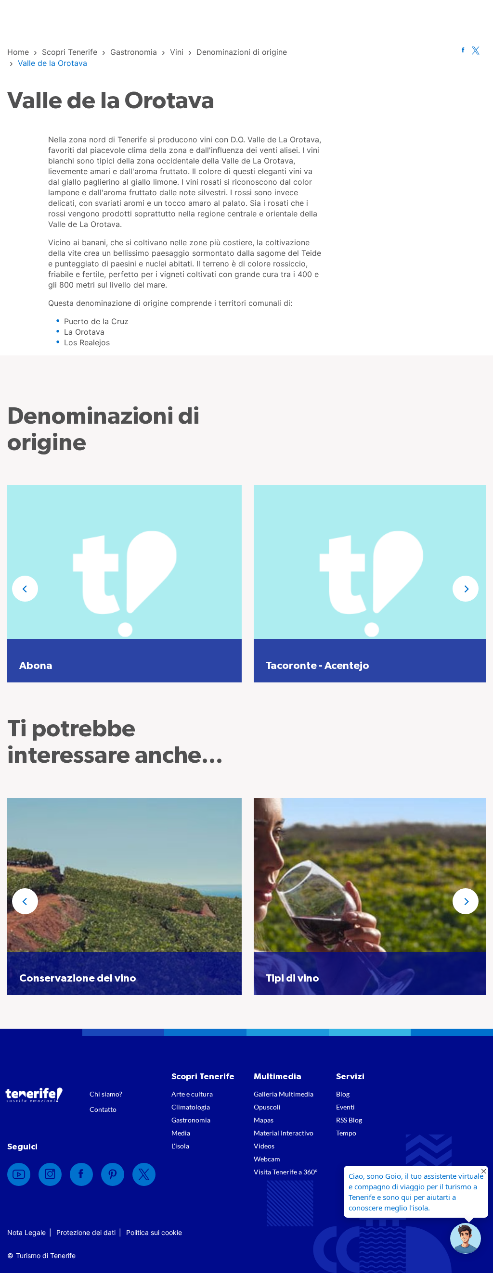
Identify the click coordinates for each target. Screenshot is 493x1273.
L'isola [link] (180, 1146)
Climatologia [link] (190, 1107)
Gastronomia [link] (190, 1120)
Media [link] (180, 1133)
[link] (18, 52)
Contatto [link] (103, 1109)
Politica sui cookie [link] (154, 1232)
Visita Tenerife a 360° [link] (286, 1172)
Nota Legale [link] (26, 1232)
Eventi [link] (345, 1107)
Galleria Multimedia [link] (283, 1094)
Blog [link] (343, 1094)
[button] (25, 589)
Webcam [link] (267, 1159)
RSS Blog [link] (349, 1120)
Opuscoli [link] (267, 1107)
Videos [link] (264, 1146)
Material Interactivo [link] (283, 1133)
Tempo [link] (346, 1133)
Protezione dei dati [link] (86, 1232)
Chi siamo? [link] (106, 1094)
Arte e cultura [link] (192, 1094)
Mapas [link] (263, 1120)
